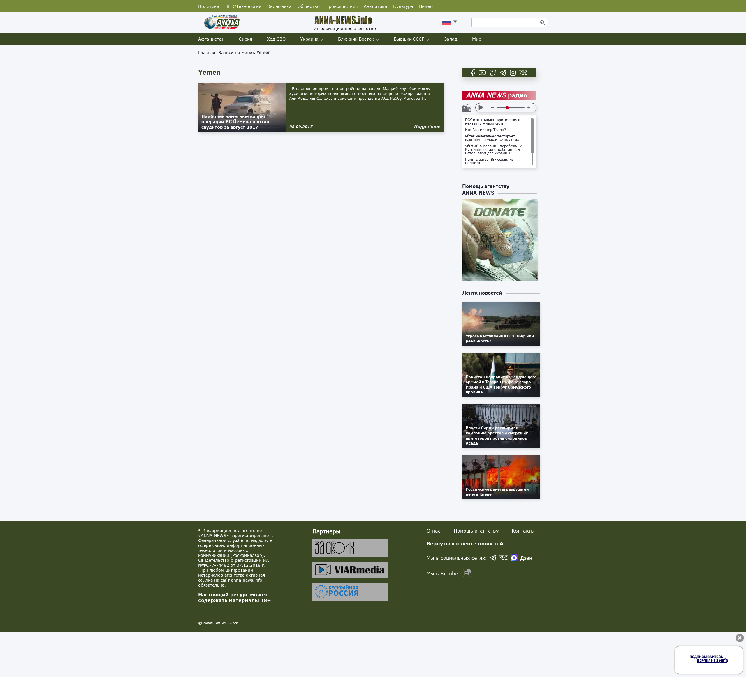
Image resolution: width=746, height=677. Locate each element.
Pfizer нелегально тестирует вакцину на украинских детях (492, 137)
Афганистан (211, 39)
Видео (426, 6)
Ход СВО (276, 39)
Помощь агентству (476, 530)
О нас (434, 530)
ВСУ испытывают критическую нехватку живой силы (492, 121)
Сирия (245, 39)
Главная (206, 52)
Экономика (279, 6)
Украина (309, 39)
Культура (403, 6)
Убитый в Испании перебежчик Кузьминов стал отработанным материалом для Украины (493, 149)
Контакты (523, 530)
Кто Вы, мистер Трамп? (485, 130)
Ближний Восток (356, 39)
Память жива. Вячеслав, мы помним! (490, 161)
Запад (451, 39)
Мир (476, 39)
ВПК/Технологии (243, 6)
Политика (208, 6)
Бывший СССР (409, 39)
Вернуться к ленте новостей (465, 543)
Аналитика (375, 6)
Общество (309, 6)
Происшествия (342, 6)
